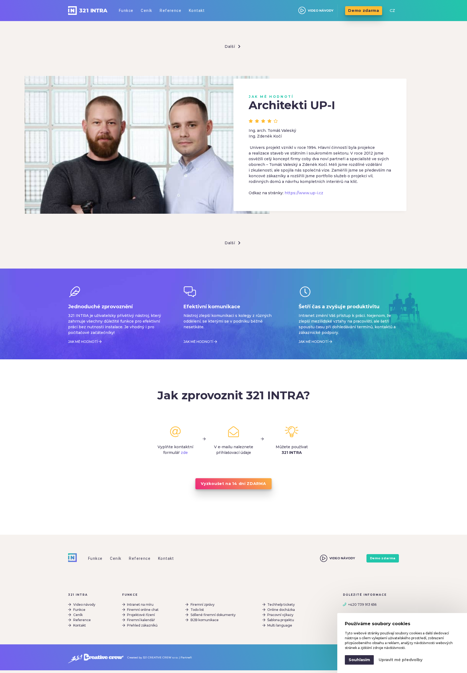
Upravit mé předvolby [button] (400, 659)
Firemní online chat (143, 610)
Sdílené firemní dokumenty (213, 615)
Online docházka (281, 610)
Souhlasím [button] (359, 659)
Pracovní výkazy (280, 615)
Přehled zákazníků (142, 625)
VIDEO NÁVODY (320, 10)
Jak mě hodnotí (83, 342)
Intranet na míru (140, 604)
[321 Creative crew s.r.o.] (96, 657)
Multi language (279, 625)
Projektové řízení (141, 615)
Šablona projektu (280, 620)
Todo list (197, 610)
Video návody (84, 604)
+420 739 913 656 (362, 604)
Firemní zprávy (203, 604)
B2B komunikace (205, 620)
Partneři (186, 657)
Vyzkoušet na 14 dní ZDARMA (233, 483)
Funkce (79, 610)
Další (230, 46)
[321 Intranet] (88, 10)
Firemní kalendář (141, 620)
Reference (82, 620)
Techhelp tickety (281, 604)
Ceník (78, 615)
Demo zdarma (363, 10)
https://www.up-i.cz (304, 192)
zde (184, 452)
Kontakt (79, 625)
